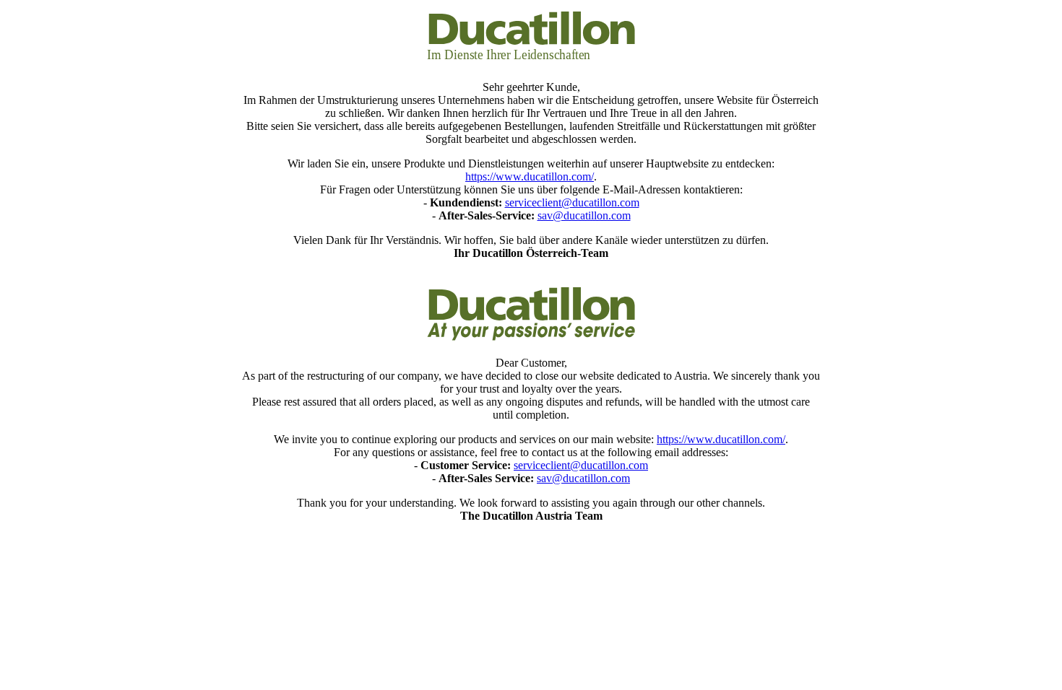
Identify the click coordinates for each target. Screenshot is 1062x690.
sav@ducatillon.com (584, 215)
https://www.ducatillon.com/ (529, 176)
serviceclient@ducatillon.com (572, 202)
